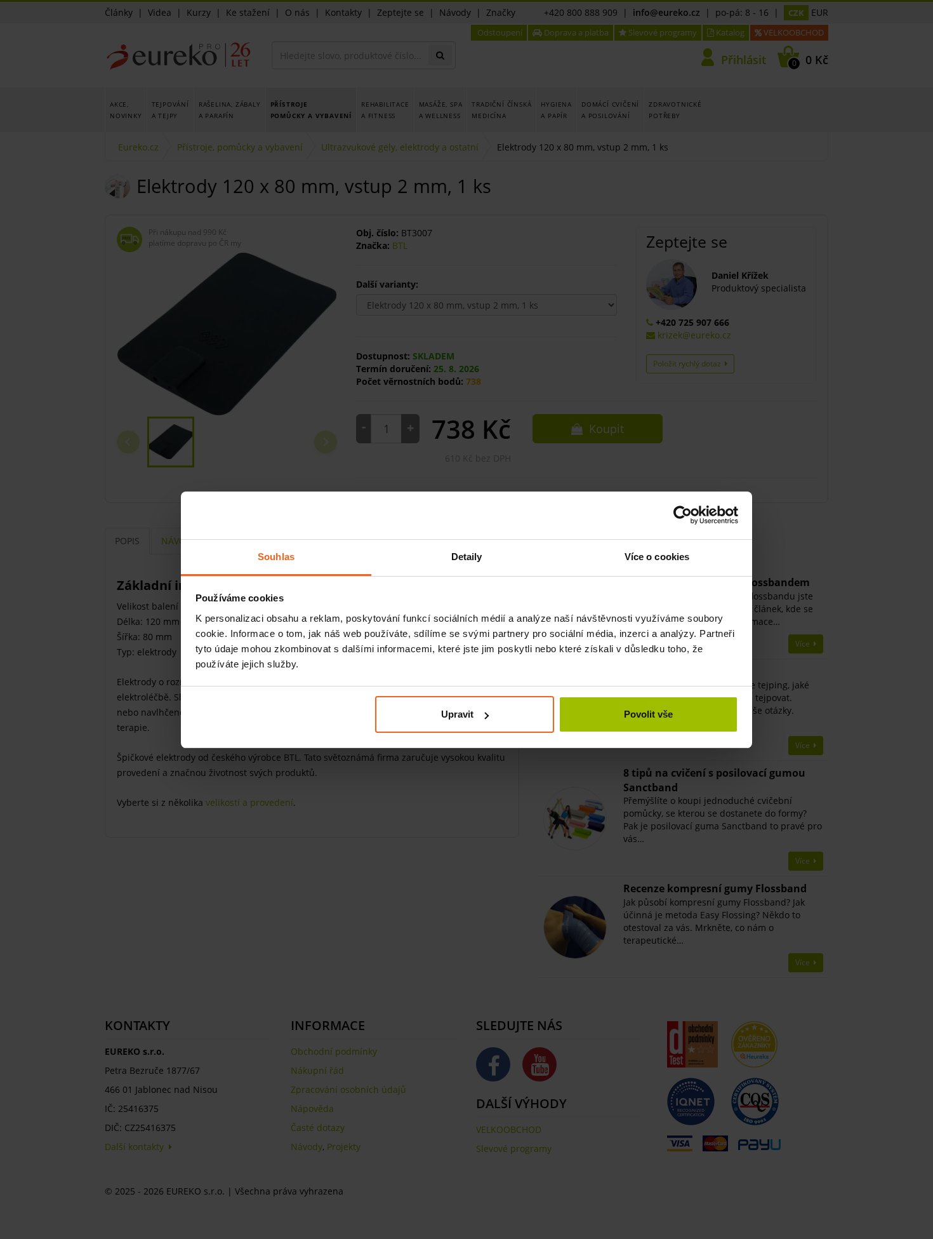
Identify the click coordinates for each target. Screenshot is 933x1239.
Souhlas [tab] (276, 556)
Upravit (457, 714)
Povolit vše (648, 714)
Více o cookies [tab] (657, 556)
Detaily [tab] (466, 556)
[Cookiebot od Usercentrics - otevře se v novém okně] (682, 515)
